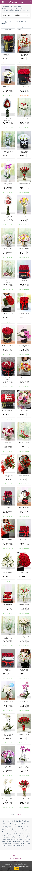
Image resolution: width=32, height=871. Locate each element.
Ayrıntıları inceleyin (25, 866)
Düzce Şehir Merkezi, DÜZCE (11, 15)
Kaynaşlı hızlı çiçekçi (9, 826)
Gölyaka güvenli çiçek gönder (16, 845)
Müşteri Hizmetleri (16, 858)
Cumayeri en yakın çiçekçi (10, 839)
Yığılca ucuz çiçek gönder (21, 838)
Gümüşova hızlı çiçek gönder (10, 843)
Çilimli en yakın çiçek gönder (16, 836)
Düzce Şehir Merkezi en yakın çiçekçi (18, 828)
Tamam (17, 868)
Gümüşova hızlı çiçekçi (21, 841)
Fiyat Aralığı (20, 27)
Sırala (2, 27)
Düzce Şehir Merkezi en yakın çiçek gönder (16, 830)
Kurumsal (16, 855)
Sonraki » (19, 814)
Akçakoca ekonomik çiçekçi (12, 832)
